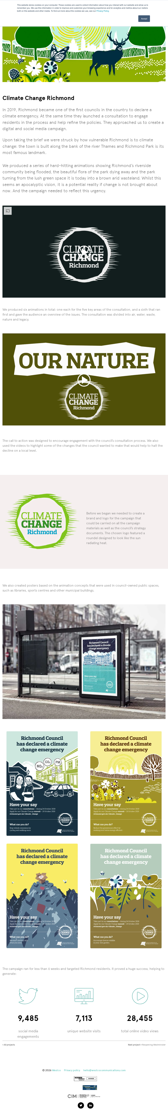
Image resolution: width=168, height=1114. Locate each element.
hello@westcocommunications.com (104, 1070)
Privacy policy (72, 1070)
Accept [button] (144, 18)
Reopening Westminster (147, 1044)
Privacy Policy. (102, 10)
